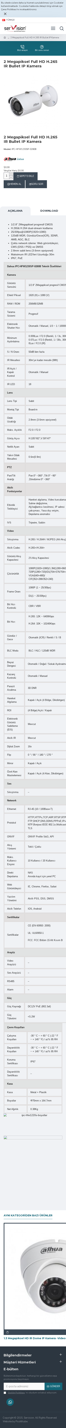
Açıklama (15, 210)
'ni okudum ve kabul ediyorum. (32, 1392)
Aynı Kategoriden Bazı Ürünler (28, 1215)
